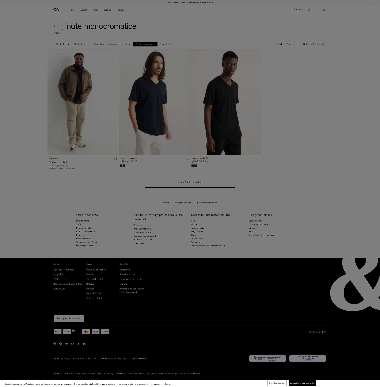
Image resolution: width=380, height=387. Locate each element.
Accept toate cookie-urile (302, 383)
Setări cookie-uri (276, 383)
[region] (190, 383)
